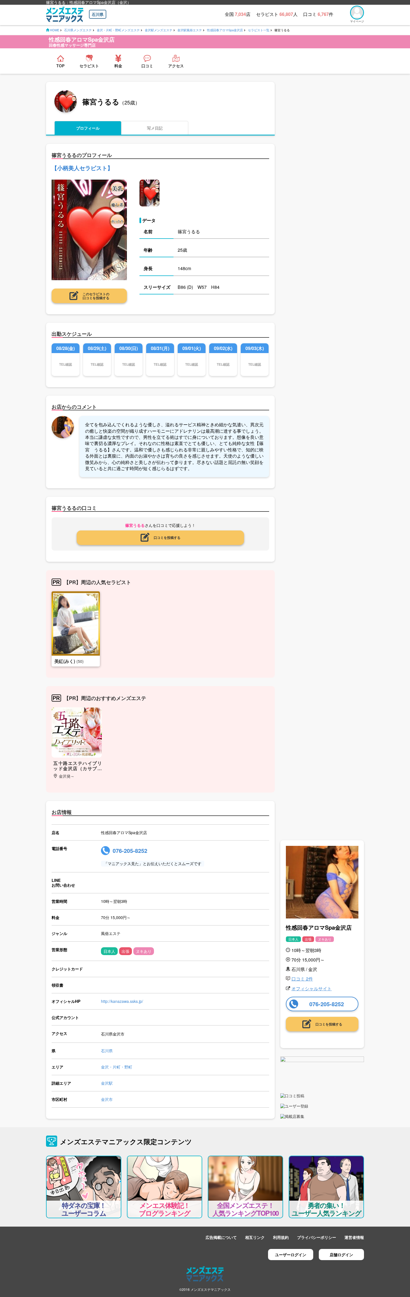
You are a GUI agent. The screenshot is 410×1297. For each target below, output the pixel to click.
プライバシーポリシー (316, 1237)
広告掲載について (221, 1237)
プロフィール (88, 128)
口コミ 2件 (302, 978)
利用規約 (281, 1237)
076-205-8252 (130, 850)
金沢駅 (107, 1083)
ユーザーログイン (290, 1254)
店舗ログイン (341, 1254)
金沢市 (107, 1099)
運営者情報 (354, 1237)
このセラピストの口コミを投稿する (96, 295)
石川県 (97, 14)
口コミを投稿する (167, 537)
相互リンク (255, 1237)
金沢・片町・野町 (116, 1067)
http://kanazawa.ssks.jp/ (122, 1001)
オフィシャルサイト (311, 988)
